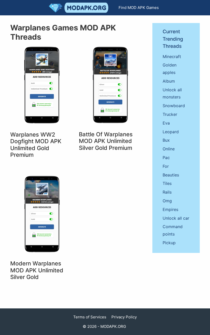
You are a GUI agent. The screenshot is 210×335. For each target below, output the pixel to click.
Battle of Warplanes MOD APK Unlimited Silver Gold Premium (106, 141)
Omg (167, 200)
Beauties (171, 174)
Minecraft (172, 56)
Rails (167, 192)
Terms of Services (89, 317)
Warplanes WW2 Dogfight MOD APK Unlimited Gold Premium (35, 144)
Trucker (170, 114)
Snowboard (174, 105)
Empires (170, 209)
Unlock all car (176, 218)
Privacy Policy (124, 317)
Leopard (171, 131)
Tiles (167, 183)
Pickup (169, 242)
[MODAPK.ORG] (80, 7)
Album (169, 81)
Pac (166, 157)
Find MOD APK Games (139, 7)
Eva (166, 123)
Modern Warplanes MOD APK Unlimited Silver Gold (36, 270)
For (166, 166)
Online (169, 148)
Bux (166, 140)
